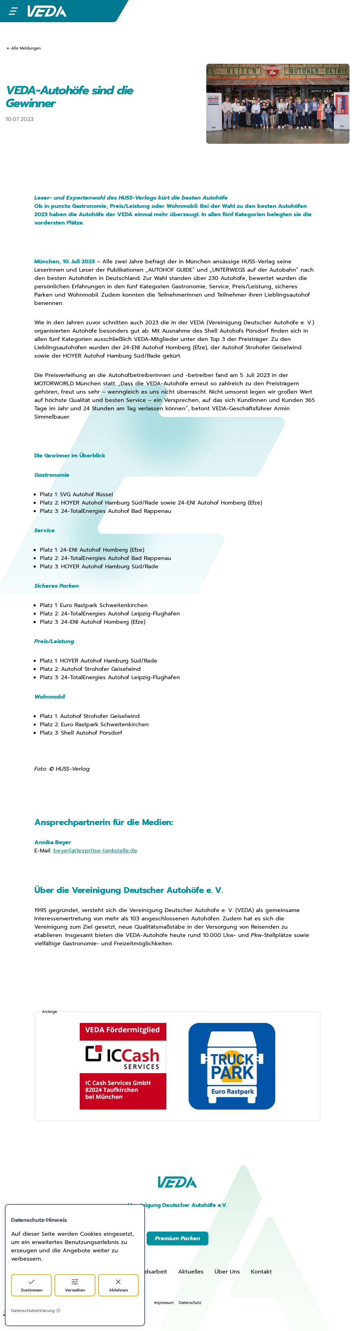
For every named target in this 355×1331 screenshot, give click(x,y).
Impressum (164, 1303)
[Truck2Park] (232, 1066)
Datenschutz (190, 1303)
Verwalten (75, 1290)
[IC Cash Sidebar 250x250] (123, 1066)
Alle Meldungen (26, 48)
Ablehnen (118, 1290)
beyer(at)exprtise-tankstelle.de (95, 851)
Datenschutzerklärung (33, 1310)
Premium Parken (177, 1238)
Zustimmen (31, 1290)
